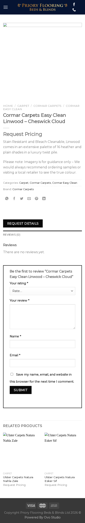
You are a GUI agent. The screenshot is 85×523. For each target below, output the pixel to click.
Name (15, 336)
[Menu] (5, 7)
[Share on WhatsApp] (7, 198)
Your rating (19, 283)
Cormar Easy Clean (64, 182)
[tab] (42, 235)
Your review (19, 300)
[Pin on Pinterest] (36, 198)
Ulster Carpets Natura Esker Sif (60, 479)
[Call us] (74, 10)
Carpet (23, 105)
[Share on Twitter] (21, 198)
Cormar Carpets (47, 105)
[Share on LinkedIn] (44, 198)
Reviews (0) (11, 234)
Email (15, 355)
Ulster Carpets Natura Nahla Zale (18, 479)
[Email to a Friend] (29, 198)
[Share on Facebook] (14, 198)
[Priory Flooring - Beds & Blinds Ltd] (42, 7)
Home (8, 105)
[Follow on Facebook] (74, 4)
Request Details (23, 223)
